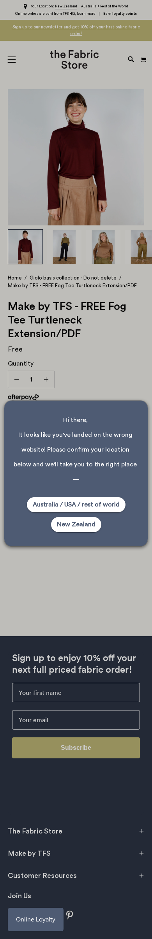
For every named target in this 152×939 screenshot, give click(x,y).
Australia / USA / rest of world (76, 504)
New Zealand (76, 524)
